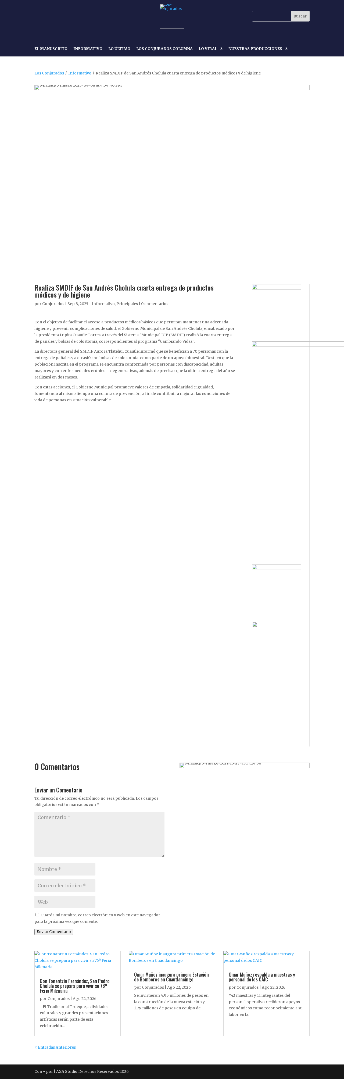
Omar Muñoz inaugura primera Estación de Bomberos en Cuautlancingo (171, 977)
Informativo (87, 49)
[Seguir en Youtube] (76, 16)
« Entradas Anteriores (55, 1047)
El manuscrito (50, 49)
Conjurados (53, 303)
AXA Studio (67, 1071)
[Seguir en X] (64, 16)
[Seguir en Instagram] (51, 16)
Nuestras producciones (255, 49)
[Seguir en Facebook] (39, 16)
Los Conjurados (49, 73)
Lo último (119, 49)
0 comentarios (154, 303)
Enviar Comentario (54, 932)
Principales (127, 303)
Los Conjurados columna (164, 49)
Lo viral (208, 49)
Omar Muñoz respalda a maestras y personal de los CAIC (262, 977)
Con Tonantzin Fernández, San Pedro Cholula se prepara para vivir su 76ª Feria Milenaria (75, 985)
